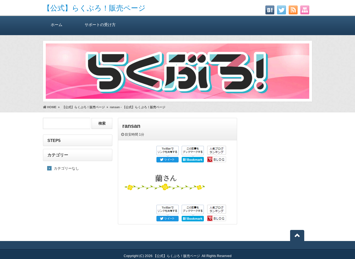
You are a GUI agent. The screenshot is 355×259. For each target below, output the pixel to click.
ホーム (56, 24)
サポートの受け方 (100, 24)
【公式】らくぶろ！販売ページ (94, 8)
